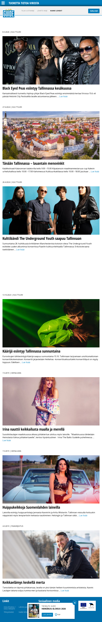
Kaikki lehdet (56, 11)
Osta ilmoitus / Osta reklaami (10, 608)
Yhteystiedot (9, 612)
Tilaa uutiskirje (27, 11)
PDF (58, 615)
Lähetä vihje (42, 11)
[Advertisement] (51, 271)
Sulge (75, 603)
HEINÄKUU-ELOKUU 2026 (54, 608)
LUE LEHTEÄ (47, 615)
